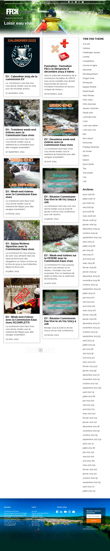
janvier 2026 (88, 224)
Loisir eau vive (89, 130)
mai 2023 (87, 353)
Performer (87, 143)
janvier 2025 (88, 272)
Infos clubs (88, 100)
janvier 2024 (88, 319)
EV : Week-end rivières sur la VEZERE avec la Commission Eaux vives (60, 258)
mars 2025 (87, 263)
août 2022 (87, 392)
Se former (87, 151)
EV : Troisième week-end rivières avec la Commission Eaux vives (21, 132)
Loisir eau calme (90, 125)
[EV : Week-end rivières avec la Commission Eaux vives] (22, 173)
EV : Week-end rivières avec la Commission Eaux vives (21, 194)
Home (6, 34)
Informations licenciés (43, 2)
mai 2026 (87, 207)
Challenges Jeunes (91, 52)
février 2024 (88, 315)
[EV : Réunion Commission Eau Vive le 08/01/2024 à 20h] (60, 180)
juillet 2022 (87, 396)
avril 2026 (87, 212)
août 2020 (87, 486)
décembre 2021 (90, 426)
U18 (84, 181)
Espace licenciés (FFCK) (40, 513)
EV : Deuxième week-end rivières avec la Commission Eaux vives (59, 142)
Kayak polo (88, 112)
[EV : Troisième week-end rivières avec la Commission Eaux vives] (22, 113)
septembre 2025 (90, 237)
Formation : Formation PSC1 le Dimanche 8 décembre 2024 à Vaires (59, 68)
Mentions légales (38, 517)
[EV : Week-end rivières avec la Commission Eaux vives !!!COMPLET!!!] (22, 296)
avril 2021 (87, 461)
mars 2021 (87, 465)
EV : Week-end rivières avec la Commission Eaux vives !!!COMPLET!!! (21, 319)
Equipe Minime (89, 87)
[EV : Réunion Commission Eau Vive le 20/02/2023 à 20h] (60, 302)
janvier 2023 (88, 370)
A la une (86, 44)
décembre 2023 (90, 323)
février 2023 (88, 366)
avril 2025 (87, 259)
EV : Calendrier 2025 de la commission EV (21, 78)
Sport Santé (88, 164)
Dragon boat (88, 78)
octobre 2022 (89, 383)
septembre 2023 (90, 336)
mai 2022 (87, 405)
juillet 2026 (87, 199)
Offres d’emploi (37, 515)
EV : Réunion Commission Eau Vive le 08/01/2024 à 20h (60, 199)
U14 (84, 177)
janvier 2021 (88, 474)
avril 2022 (87, 409)
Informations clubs (28, 2)
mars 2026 (87, 216)
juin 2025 (87, 250)
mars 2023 (87, 362)
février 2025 (88, 267)
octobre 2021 (89, 435)
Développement (90, 74)
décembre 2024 (90, 276)
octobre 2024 (89, 285)
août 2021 (87, 444)
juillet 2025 (87, 246)
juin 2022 (86, 401)
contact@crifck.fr (10, 525)
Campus (86, 48)
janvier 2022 (88, 422)
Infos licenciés (89, 104)
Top (84, 168)
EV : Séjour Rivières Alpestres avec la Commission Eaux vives (20, 246)
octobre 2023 (89, 332)
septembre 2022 (90, 388)
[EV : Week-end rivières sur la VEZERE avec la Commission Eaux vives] (60, 238)
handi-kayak (88, 91)
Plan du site (36, 525)
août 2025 (87, 242)
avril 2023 (87, 358)
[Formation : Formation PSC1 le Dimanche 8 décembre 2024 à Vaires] (60, 50)
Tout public (88, 173)
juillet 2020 (87, 491)
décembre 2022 (90, 375)
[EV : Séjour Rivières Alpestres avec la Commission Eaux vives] (22, 230)
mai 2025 (87, 254)
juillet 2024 (87, 293)
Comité (86, 57)
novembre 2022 (90, 379)
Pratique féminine (91, 147)
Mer (84, 134)
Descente (87, 70)
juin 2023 (87, 349)
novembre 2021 (90, 431)
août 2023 (87, 340)
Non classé (88, 138)
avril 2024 (87, 306)
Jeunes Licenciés (90, 108)
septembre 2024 (90, 289)
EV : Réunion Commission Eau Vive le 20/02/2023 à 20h (60, 321)
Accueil (34, 511)
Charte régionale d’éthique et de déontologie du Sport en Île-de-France (43, 521)
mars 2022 (87, 413)
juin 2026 (87, 203)
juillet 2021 (87, 448)
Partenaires (55, 2)
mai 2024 (87, 302)
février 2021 (88, 469)
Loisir (10, 34)
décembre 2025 (90, 229)
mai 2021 (86, 456)
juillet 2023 (87, 345)
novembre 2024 (90, 280)
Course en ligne (90, 65)
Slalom (86, 155)
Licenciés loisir (89, 117)
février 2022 (88, 418)
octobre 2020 (89, 478)
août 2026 (87, 194)
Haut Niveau (88, 95)
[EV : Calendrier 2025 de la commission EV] (22, 55)
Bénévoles (63, 2)
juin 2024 (87, 297)
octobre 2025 (89, 233)
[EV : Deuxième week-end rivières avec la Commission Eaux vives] (60, 118)
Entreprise (87, 82)
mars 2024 (87, 310)
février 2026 (88, 220)
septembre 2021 (90, 439)
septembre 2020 (90, 482)
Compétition (88, 61)
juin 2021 (86, 452)
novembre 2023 (90, 328)
